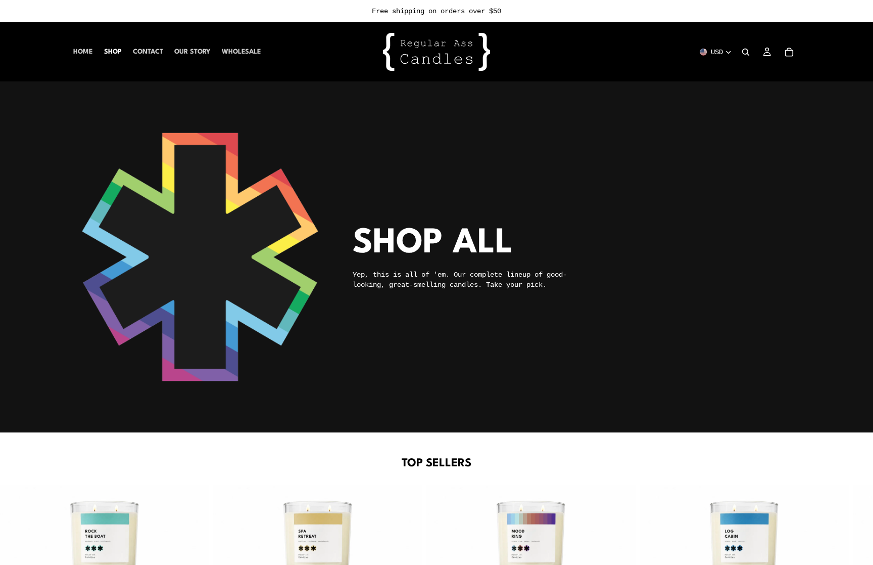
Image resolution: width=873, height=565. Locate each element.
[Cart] (789, 52)
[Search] (746, 52)
